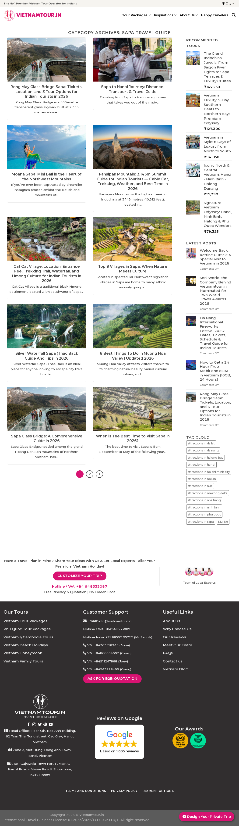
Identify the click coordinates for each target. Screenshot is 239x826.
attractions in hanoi (201, 464)
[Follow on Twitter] (40, 725)
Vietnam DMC (175, 669)
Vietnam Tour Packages (25, 621)
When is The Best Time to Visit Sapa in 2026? (133, 438)
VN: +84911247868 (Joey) (107, 661)
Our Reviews (174, 637)
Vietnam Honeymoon (23, 653)
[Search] (233, 15)
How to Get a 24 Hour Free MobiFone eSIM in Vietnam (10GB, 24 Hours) (215, 371)
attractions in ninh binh (204, 507)
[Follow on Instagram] (34, 725)
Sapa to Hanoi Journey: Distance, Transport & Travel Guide (132, 89)
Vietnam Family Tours (23, 661)
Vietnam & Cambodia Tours (28, 637)
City (228, 3)
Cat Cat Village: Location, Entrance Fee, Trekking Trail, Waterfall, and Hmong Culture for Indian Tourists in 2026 (46, 273)
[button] (119, 742)
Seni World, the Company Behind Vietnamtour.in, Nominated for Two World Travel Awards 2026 (215, 290)
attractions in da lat (201, 443)
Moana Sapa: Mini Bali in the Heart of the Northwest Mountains (47, 176)
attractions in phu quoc (204, 514)
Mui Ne (223, 521)
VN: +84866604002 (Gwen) (109, 653)
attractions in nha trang (204, 500)
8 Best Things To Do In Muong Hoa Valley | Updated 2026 (133, 355)
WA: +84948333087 (114, 629)
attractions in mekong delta (208, 493)
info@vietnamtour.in (114, 621)
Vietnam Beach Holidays (26, 645)
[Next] (99, 474)
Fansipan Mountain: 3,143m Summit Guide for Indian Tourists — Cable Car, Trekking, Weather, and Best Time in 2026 (133, 181)
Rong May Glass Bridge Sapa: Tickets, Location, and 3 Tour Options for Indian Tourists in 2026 (47, 92)
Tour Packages (135, 15)
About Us (171, 621)
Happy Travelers (214, 15)
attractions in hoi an (202, 479)
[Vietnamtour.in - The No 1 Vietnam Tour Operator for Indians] (33, 15)
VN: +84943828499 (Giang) (109, 669)
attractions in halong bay (205, 457)
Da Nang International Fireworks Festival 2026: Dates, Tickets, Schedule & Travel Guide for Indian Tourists (214, 333)
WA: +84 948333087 (87, 586)
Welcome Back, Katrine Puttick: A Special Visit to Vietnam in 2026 (215, 256)
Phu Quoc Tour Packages (27, 629)
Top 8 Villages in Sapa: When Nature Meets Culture (132, 268)
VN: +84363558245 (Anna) (108, 645)
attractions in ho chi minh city (209, 471)
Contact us (173, 661)
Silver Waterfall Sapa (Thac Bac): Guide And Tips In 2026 (46, 355)
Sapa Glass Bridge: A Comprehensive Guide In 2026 (46, 438)
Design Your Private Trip (208, 816)
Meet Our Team (177, 645)
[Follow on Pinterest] (45, 725)
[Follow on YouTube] (51, 725)
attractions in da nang (203, 450)
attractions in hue (200, 486)
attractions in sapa (201, 521)
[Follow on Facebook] (29, 725)
